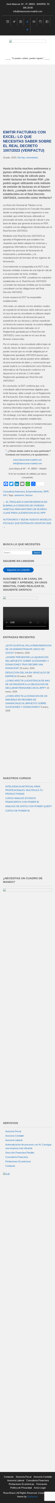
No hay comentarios (28, 157)
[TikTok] (27, 21)
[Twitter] (14, 21)
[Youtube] (34, 21)
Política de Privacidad (21, 1487)
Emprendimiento (34, 491)
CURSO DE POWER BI (17, 810)
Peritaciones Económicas (18, 1161)
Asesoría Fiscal (13, 1131)
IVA (5, 495)
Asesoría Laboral (13, 1140)
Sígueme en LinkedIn (18, 569)
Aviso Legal (40, 1487)
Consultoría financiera (14, 491)
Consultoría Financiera (16, 1157)
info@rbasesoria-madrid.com (27, 11)
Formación (41, 1484)
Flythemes (32, 1496)
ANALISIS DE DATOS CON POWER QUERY (28, 806)
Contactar (10, 1166)
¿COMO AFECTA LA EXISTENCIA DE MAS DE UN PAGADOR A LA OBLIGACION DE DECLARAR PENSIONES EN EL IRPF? (27, 684)
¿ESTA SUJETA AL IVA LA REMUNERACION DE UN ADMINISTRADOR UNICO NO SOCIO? (28, 649)
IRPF (46, 491)
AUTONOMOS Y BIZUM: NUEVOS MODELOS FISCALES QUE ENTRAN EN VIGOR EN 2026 (27, 523)
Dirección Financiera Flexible (19, 1152)
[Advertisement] (27, 93)
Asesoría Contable (14, 1135)
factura (29, 495)
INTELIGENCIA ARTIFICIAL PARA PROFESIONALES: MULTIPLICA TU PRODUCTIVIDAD (24, 790)
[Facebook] (20, 21)
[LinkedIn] (7, 21)
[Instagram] (40, 21)
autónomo (19, 495)
